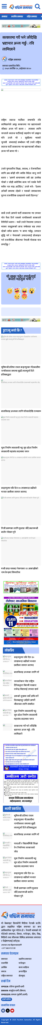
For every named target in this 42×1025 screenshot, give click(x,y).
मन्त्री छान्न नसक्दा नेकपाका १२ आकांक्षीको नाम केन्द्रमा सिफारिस (19, 570)
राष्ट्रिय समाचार (32, 16)
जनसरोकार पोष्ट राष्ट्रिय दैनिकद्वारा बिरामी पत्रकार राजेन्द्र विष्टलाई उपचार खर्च (26, 685)
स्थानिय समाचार (17, 16)
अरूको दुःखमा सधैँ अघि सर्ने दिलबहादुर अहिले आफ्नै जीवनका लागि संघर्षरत (26, 700)
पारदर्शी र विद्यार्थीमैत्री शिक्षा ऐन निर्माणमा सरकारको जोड (26, 847)
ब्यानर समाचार (3, 523)
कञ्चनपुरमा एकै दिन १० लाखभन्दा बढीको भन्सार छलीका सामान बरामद (18, 490)
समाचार (4, 16)
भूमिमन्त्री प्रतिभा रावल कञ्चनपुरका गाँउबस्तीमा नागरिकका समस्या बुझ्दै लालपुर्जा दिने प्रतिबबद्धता (20, 371)
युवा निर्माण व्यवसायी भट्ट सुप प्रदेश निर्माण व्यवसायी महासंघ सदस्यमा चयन (19, 450)
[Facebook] (3, 1011)
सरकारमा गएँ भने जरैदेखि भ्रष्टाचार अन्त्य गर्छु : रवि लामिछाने (25, 730)
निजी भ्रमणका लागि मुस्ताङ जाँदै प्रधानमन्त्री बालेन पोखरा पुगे (19, 530)
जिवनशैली (3, 362)
